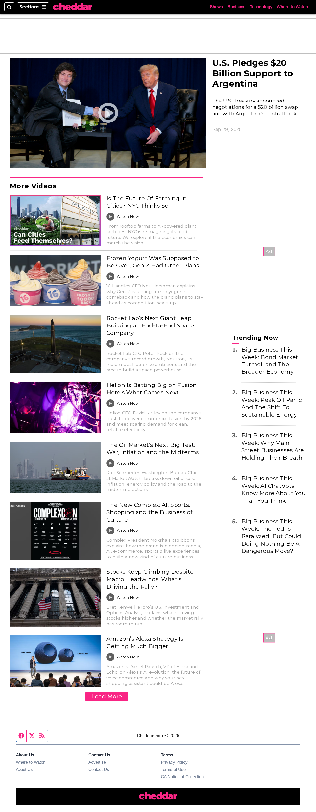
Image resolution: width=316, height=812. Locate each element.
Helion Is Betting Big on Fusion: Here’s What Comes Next (152, 389)
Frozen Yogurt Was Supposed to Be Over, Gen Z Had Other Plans (152, 262)
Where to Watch (292, 7)
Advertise (97, 762)
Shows (216, 7)
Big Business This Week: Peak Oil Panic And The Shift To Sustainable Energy (271, 403)
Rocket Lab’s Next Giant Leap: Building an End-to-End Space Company (150, 325)
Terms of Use (173, 769)
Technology (261, 7)
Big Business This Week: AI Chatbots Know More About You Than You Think (273, 489)
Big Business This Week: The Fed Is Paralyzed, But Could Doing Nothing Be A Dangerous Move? (271, 536)
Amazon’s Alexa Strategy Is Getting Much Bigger (144, 642)
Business (236, 7)
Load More (106, 696)
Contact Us (98, 769)
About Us (24, 769)
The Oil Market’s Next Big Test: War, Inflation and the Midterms (152, 448)
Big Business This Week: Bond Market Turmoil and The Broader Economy (269, 360)
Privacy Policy (174, 762)
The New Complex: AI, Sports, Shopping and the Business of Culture (149, 512)
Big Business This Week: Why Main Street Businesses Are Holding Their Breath (272, 446)
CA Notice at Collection (182, 776)
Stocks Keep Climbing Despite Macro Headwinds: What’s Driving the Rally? (150, 579)
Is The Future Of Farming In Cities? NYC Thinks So (146, 202)
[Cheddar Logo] (72, 7)
